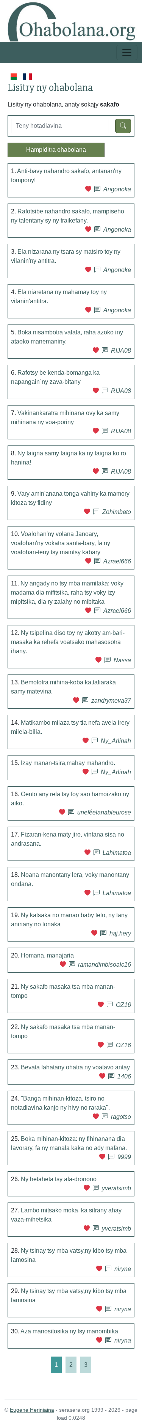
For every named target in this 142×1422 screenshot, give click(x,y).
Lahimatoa (117, 852)
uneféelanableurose (104, 812)
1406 (124, 1076)
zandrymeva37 (111, 700)
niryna (122, 1269)
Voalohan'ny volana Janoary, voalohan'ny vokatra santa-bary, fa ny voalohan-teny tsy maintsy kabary (60, 543)
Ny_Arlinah (116, 741)
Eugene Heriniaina (32, 1410)
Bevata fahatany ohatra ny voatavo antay (75, 1067)
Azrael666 (117, 561)
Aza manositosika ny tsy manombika (69, 1331)
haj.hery (120, 933)
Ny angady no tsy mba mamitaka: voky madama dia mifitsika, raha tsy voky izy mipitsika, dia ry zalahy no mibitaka (67, 592)
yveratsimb (116, 1188)
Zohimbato (116, 512)
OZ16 (123, 1005)
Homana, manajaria (47, 955)
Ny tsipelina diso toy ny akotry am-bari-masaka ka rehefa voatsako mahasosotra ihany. (68, 642)
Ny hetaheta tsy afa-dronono (59, 1179)
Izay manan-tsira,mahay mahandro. (68, 763)
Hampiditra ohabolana (56, 149)
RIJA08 (121, 350)
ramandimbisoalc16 (104, 964)
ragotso (121, 1116)
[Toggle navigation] (126, 52)
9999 (124, 1157)
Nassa (122, 660)
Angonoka (117, 189)
